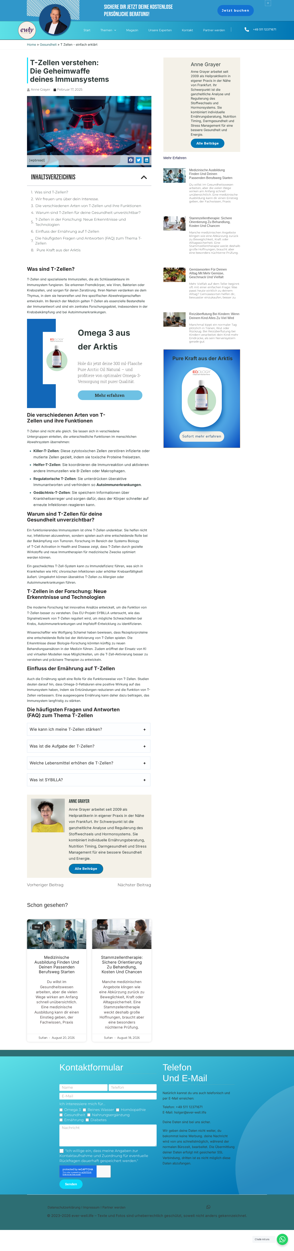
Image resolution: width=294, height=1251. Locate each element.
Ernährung (74, 1120)
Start (87, 30)
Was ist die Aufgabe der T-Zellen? (62, 746)
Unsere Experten (160, 30)
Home (31, 44)
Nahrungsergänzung (111, 1115)
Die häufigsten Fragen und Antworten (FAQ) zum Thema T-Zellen (88, 241)
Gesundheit (48, 44)
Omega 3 (72, 1110)
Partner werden (214, 30)
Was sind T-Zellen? (51, 192)
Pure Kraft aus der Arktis (58, 250)
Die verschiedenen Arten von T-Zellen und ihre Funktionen (88, 206)
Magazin (132, 30)
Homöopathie (133, 1110)
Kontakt (187, 30)
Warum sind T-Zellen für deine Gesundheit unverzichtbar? (88, 212)
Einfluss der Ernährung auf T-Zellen (67, 231)
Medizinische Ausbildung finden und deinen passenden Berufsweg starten (56, 964)
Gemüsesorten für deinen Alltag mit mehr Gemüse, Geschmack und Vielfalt (208, 273)
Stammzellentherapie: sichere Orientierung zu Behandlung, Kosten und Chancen (122, 964)
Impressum (91, 1207)
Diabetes (98, 1120)
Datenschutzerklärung (64, 1207)
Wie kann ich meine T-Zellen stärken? (66, 729)
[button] (131, 160)
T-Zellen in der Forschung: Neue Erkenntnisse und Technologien (80, 222)
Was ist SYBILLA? (46, 779)
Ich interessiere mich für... (82, 1104)
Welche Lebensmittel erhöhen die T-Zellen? (71, 763)
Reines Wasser (101, 1110)
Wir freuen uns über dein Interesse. (67, 199)
